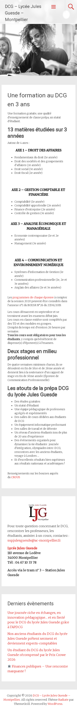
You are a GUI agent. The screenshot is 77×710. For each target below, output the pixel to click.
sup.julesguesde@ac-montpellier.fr (34, 540)
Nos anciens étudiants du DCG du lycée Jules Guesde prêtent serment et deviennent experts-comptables (38, 638)
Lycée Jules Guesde (22, 548)
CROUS (15, 477)
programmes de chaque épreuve (33, 297)
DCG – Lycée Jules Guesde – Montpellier (23, 13)
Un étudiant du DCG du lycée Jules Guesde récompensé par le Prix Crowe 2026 (37, 655)
